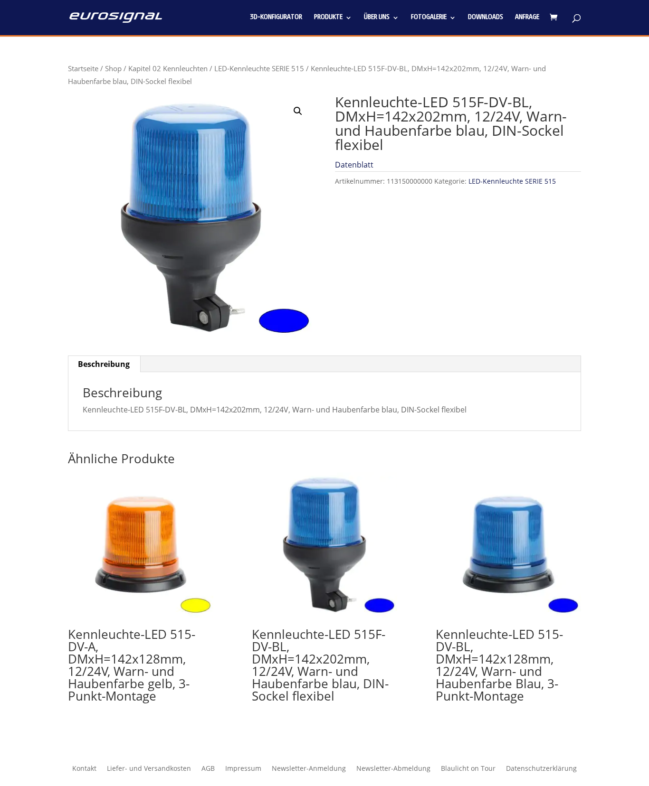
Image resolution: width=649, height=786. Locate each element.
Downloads (485, 17)
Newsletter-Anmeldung (309, 769)
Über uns (377, 17)
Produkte (328, 17)
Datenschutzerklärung (541, 769)
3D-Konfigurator (276, 17)
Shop (113, 68)
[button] (297, 111)
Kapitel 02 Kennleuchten (168, 68)
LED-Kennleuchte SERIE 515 (259, 68)
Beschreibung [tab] (104, 364)
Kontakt (84, 769)
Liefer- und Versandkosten (149, 769)
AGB (208, 769)
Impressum (243, 769)
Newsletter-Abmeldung (393, 769)
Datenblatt (354, 164)
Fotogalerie (429, 17)
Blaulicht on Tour (468, 769)
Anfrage (527, 17)
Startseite (83, 68)
